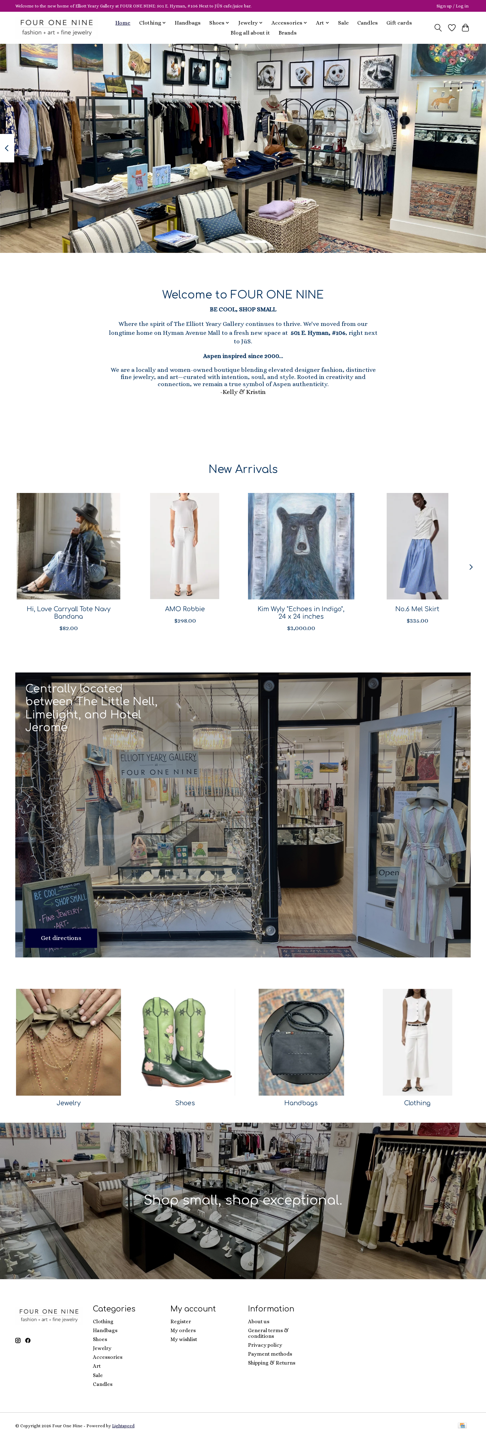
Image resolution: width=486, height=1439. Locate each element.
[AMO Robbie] (185, 546)
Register (180, 1321)
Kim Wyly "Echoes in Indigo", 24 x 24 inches (301, 613)
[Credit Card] (462, 1426)
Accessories (107, 1357)
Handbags (188, 23)
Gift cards (399, 23)
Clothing (417, 1103)
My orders (183, 1330)
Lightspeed (123, 1425)
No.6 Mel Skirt (417, 609)
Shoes (185, 1103)
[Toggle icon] (438, 27)
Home (122, 23)
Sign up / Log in (453, 6)
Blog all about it (250, 33)
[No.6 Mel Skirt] (417, 546)
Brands (288, 33)
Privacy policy (265, 1345)
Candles (367, 23)
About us (258, 1321)
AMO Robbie (185, 609)
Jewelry (69, 1103)
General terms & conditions (268, 1333)
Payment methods (270, 1354)
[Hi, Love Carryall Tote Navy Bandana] (68, 546)
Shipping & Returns (271, 1363)
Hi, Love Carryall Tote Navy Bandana (69, 613)
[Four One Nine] (56, 27)
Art (97, 1366)
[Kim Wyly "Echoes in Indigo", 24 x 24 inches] (301, 546)
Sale (343, 23)
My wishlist (183, 1339)
